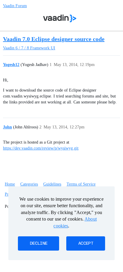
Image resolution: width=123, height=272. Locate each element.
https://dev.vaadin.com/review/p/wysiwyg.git (41, 148)
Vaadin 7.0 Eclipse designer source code (53, 39)
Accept (85, 243)
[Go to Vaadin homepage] (59, 18)
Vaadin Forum (15, 6)
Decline (38, 243)
